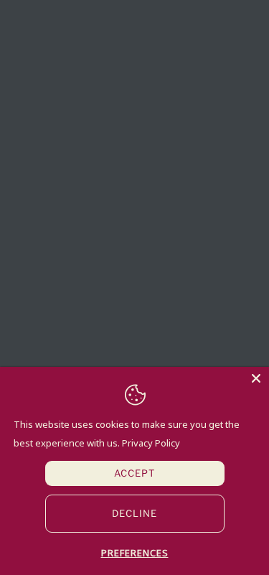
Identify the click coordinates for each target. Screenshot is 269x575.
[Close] (256, 380)
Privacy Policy (151, 442)
